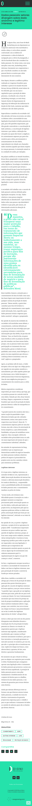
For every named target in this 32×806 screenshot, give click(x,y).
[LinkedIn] (18, 777)
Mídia (16, 12)
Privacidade (7, 740)
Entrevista (22, 12)
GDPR (19, 731)
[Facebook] (2, 751)
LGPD (20, 736)
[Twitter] (14, 777)
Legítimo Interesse (9, 736)
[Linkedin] (7, 751)
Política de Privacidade (16, 784)
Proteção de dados (21, 740)
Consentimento (8, 731)
